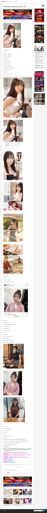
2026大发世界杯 (15, 1)
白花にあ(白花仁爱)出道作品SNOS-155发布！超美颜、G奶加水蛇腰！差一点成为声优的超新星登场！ (7, 496)
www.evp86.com (24, 448)
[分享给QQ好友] (30, 8)
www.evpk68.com (10, 459)
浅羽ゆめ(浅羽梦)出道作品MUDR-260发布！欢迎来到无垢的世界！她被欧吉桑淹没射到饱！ (39, 53)
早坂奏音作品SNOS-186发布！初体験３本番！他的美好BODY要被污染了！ (17, 505)
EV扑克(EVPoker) (6, 446)
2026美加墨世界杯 (9, 1)
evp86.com (19, 449)
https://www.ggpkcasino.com (11, 462)
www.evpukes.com (9, 460)
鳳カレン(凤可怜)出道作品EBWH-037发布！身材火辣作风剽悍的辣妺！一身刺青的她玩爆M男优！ (17, 496)
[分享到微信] (28, 8)
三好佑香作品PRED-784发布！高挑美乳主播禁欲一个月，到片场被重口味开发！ (39, 68)
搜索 (35, 4)
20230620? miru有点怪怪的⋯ (38, 62)
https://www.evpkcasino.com (11, 461)
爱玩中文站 (4, 1)
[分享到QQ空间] (31, 8)
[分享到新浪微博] (27, 8)
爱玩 (5, 8)
